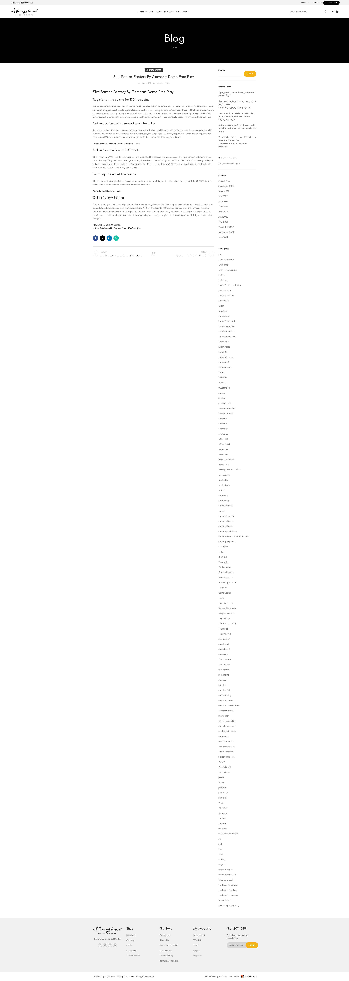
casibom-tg (223, 500)
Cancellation (166, 950)
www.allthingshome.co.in (122, 976)
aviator (221, 398)
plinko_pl (222, 797)
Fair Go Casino (225, 577)
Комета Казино (225, 572)
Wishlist (197, 940)
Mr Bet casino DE (226, 721)
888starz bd (224, 387)
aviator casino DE (226, 408)
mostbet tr (223, 715)
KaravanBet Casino (227, 608)
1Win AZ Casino (226, 259)
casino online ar (225, 526)
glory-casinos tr (225, 603)
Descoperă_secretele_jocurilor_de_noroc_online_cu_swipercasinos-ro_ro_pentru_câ (236, 116)
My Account (199, 935)
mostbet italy (224, 695)
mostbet (222, 685)
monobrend (223, 669)
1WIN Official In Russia (229, 285)
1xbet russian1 (225, 367)
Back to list (153, 253)
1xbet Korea (224, 346)
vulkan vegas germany (228, 905)
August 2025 (224, 191)
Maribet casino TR (227, 623)
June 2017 (223, 237)
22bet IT (222, 382)
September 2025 (226, 186)
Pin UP (221, 762)
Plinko (221, 782)
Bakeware (131, 935)
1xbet (221, 305)
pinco (221, 777)
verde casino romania (228, 895)
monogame (223, 674)
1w (219, 254)
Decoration (223, 562)
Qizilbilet (222, 808)
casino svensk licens (227, 531)
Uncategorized (225, 879)
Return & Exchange (168, 945)
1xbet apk (223, 310)
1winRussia (223, 300)
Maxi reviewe (224, 633)
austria (221, 393)
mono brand (224, 649)
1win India (223, 280)
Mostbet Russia (225, 710)
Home (174, 47)
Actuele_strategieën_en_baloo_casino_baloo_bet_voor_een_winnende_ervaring (237, 128)
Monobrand (224, 664)
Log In (196, 950)
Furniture (222, 587)
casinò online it (225, 505)
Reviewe (222, 823)
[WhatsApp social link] (116, 238)
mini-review (224, 638)
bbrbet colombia (226, 459)
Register (197, 955)
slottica (222, 859)
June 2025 (223, 201)
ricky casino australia (228, 833)
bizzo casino (224, 475)
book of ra (223, 480)
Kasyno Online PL (226, 613)
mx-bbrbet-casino (227, 731)
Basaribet (223, 454)
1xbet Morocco (225, 357)
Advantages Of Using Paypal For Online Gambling (116, 143)
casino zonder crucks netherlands (234, 536)
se (219, 838)
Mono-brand (224, 659)
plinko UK (223, 792)
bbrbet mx (223, 464)
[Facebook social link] (95, 238)
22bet (221, 372)
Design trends (224, 567)
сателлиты (223, 736)
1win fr (221, 275)
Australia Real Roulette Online (107, 190)
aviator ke (223, 423)
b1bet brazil (224, 444)
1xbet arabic (224, 316)
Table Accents (133, 955)
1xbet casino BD (226, 331)
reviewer (222, 828)
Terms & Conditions (169, 960)
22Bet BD (223, 377)
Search (221, 70)
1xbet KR (222, 352)
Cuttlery (130, 940)
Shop (195, 945)
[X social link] (102, 238)
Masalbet (223, 628)
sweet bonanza (225, 869)
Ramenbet (223, 813)
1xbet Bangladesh (226, 321)
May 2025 (223, 206)
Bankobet (223, 449)
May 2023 (223, 221)
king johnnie (224, 618)
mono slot (223, 654)
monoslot (222, 680)
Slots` (221, 854)
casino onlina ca (225, 521)
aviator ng (223, 434)
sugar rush (223, 864)
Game (221, 597)
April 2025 (223, 211)
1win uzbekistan (226, 295)
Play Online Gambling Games (106, 224)
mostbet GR (224, 690)
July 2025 (223, 196)
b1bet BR (223, 439)
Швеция (222, 556)
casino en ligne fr (226, 515)
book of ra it (224, 485)
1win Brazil (223, 264)
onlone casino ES (226, 746)
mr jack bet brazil (226, 726)
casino (221, 510)
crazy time (223, 546)
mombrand (223, 644)
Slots (220, 849)
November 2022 (226, 232)
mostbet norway (226, 700)
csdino (221, 551)
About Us (164, 940)
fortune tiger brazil (227, 582)
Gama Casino (224, 592)
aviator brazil (224, 403)
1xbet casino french (227, 336)
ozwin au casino (225, 751)
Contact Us (165, 935)
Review (221, 818)
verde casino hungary (228, 885)
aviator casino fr (226, 413)
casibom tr (223, 495)
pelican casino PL (226, 756)
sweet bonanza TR (227, 874)
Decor (129, 945)
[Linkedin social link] (109, 238)
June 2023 (223, 216)
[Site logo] (24, 11)
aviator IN (223, 418)
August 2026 (224, 180)
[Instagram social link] (110, 945)
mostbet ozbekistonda (229, 705)
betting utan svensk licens (230, 469)
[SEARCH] (326, 11)
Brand (221, 490)
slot (220, 844)
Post (220, 803)
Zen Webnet (250, 976)
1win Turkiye (224, 290)
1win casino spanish (227, 269)
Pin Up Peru (224, 772)
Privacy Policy (166, 955)
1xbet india (223, 341)
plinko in (222, 787)
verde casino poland (227, 890)
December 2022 (226, 227)
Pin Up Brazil (224, 767)
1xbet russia (224, 362)
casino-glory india (226, 541)
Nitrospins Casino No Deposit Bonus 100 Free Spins (117, 228)
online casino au (225, 741)
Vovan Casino (224, 900)
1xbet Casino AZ (226, 326)
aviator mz (223, 428)
